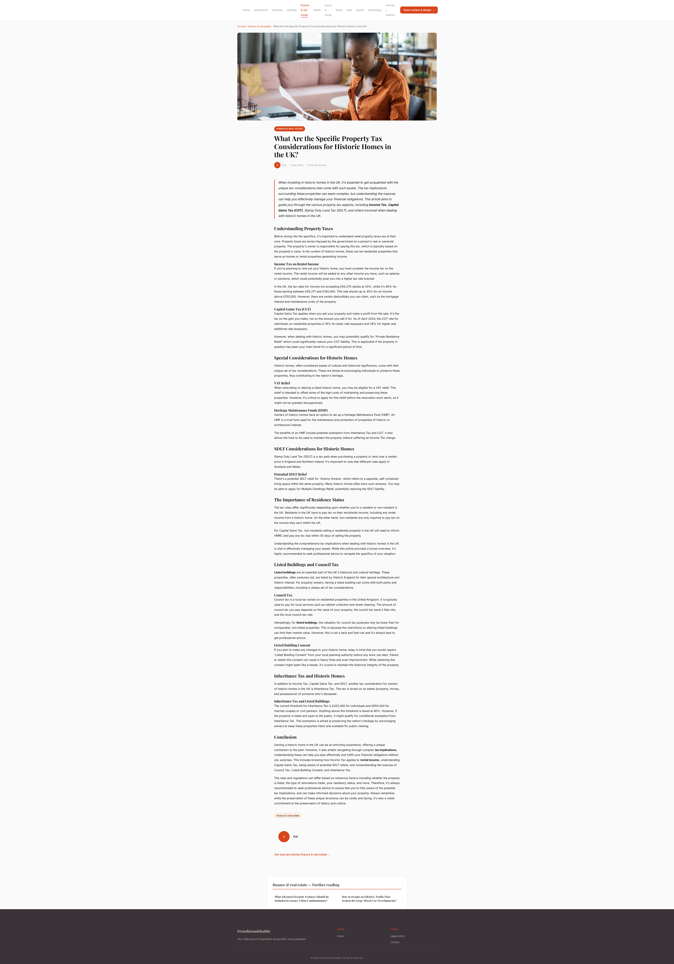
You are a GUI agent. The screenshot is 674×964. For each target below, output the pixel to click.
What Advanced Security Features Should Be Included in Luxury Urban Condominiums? (302, 898)
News (339, 9)
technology (375, 9)
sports (360, 9)
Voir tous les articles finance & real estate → (302, 854)
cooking (291, 9)
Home (246, 9)
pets (349, 9)
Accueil (241, 26)
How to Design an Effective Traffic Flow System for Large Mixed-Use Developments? (369, 898)
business (277, 9)
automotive (261, 9)
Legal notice (397, 935)
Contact (394, 942)
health (317, 9)
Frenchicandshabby (254, 931)
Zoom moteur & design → (419, 9)
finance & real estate (305, 10)
